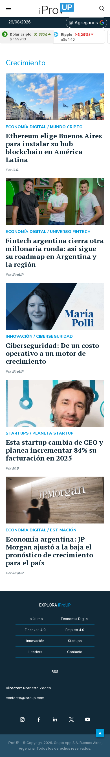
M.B (15, 468)
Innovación (35, 641)
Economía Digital (75, 619)
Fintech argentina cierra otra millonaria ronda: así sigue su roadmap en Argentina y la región (55, 252)
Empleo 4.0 (74, 630)
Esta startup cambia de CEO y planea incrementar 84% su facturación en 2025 (54, 450)
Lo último (35, 619)
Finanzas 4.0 (35, 630)
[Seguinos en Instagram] (22, 720)
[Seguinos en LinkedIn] (55, 720)
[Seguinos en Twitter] (71, 720)
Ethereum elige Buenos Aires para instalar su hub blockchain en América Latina (54, 147)
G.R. (15, 170)
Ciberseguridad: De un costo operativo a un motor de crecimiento (52, 353)
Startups (75, 641)
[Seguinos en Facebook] (38, 720)
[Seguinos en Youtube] (87, 720)
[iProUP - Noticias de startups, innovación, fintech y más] (55, 8)
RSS (55, 671)
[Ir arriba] (100, 733)
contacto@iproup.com (25, 698)
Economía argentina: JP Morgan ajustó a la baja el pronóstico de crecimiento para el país (49, 551)
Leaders (35, 652)
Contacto (74, 652)
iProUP (17, 274)
